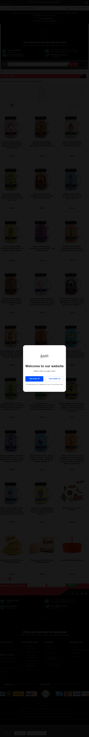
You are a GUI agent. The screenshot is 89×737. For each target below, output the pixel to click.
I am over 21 (34, 379)
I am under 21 (54, 379)
